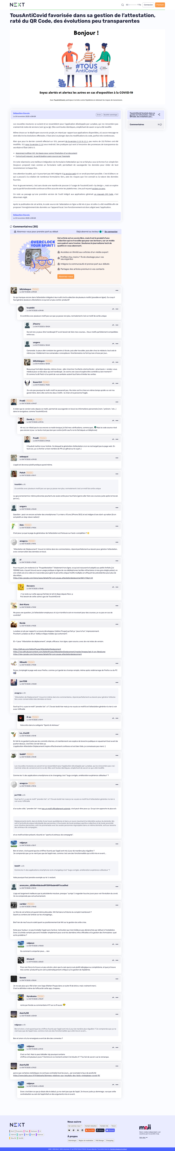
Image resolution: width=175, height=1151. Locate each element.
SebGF (23, 754)
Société (20, 1138)
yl (20, 559)
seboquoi (24, 457)
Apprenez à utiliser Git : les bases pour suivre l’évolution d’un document (46, 153)
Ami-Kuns (24, 604)
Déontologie (72, 1140)
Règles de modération (86, 1140)
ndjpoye (23, 843)
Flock (26, 1131)
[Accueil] (17, 5)
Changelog (109, 1140)
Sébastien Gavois (21, 113)
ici (45, 127)
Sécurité (13, 1138)
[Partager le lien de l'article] (159, 114)
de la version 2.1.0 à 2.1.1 (76, 141)
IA (40, 1131)
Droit (12, 1131)
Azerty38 (24, 1013)
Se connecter (111, 232)
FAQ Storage (100, 1140)
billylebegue (25, 289)
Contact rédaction (91, 1126)
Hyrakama (32, 996)
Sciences (40, 1134)
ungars (36, 342)
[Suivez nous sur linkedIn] (82, 1130)
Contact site (104, 1126)
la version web (69, 173)
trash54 (30, 308)
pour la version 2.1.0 (34, 144)
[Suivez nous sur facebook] (78, 1130)
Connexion (148, 5)
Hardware (34, 1131)
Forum (114, 1126)
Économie (19, 1131)
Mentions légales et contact (118, 1149)
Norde (22, 623)
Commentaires (137, 124)
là (49, 127)
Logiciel (20, 1134)
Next (27, 1134)
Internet (13, 1134)
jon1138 (23, 681)
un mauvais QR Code (103, 194)
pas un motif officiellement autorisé (56, 809)
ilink (22, 525)
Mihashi (23, 662)
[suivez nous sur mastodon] (73, 1130)
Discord (111, 1130)
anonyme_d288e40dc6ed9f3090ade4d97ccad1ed (44, 885)
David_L (31, 419)
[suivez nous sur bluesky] (69, 1130)
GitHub (101, 1130)
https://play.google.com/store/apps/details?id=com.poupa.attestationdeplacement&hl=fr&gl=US (53, 578)
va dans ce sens (98, 188)
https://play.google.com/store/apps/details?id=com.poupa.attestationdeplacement (47, 654)
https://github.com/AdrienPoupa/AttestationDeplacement (37, 649)
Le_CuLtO (24, 733)
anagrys (24, 541)
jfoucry (36, 324)
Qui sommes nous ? (74, 1126)
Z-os (29, 717)
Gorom (23, 978)
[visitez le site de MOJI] (145, 1129)
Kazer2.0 (37, 382)
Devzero (31, 586)
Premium (160, 5)
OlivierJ (30, 959)
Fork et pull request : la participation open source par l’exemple (43, 156)
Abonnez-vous (66, 276)
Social (33, 1134)
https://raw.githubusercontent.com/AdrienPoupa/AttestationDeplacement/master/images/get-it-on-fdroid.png (59, 652)
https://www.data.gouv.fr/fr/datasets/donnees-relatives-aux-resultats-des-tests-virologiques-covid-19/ (56, 1075)
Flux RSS (91, 1130)
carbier (23, 904)
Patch (22, 473)
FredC (22, 401)
